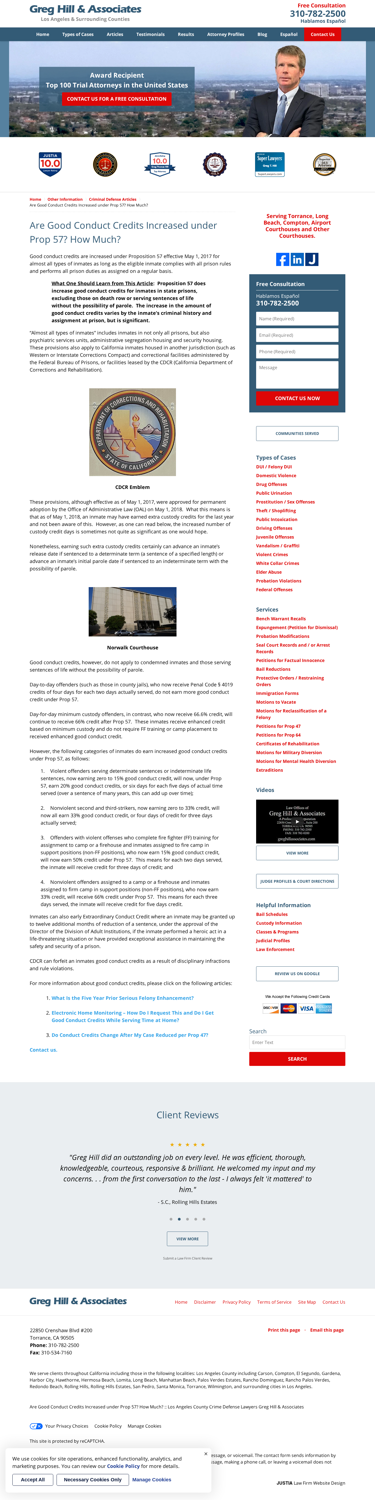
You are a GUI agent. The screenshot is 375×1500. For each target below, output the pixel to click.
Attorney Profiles (225, 34)
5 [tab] (204, 1219)
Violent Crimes (272, 554)
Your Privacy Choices (66, 1426)
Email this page (327, 1330)
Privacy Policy (237, 1302)
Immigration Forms (277, 693)
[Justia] (311, 259)
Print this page (284, 1330)
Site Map (307, 1302)
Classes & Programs (277, 932)
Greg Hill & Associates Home (85, 13)
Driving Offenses (274, 528)
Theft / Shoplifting (276, 511)
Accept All (33, 1479)
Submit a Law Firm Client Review (187, 1258)
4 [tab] (196, 1219)
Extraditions (269, 770)
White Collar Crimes (277, 563)
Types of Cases (78, 34)
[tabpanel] (187, 1173)
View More (188, 1238)
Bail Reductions (273, 669)
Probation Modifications (282, 636)
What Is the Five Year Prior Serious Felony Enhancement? (123, 998)
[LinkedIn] (297, 259)
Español (289, 34)
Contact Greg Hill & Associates (317, 13)
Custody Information (279, 923)
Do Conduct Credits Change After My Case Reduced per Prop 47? (130, 1035)
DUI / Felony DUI (274, 467)
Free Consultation (280, 284)
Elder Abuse (269, 572)
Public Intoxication (277, 519)
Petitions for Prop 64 (278, 735)
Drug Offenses (271, 484)
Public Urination (274, 493)
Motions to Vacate (276, 702)
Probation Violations (278, 581)
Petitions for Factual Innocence (290, 660)
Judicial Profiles (273, 941)
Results (186, 34)
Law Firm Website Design (311, 1483)
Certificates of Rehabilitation (288, 744)
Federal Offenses (274, 590)
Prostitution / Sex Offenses (285, 502)
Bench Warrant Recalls (281, 619)
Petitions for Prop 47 (278, 726)
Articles (115, 34)
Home (42, 34)
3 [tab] (187, 1219)
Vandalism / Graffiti (278, 546)
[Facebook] (282, 259)
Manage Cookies (144, 1426)
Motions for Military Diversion (289, 752)
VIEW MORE (297, 853)
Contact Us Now (297, 398)
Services (267, 609)
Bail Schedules (272, 914)
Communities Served (297, 433)
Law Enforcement (275, 949)
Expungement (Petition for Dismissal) (297, 627)
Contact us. (43, 1049)
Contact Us (323, 34)
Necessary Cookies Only (93, 1479)
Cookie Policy (108, 1426)
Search (297, 1058)
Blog (262, 34)
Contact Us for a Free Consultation (117, 98)
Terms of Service (274, 1302)
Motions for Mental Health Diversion (296, 761)
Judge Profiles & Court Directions (297, 881)
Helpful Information (283, 905)
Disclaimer (205, 1302)
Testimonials (150, 34)
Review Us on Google (297, 973)
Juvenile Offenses (275, 537)
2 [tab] (179, 1219)
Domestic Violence (276, 475)
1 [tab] (171, 1219)
